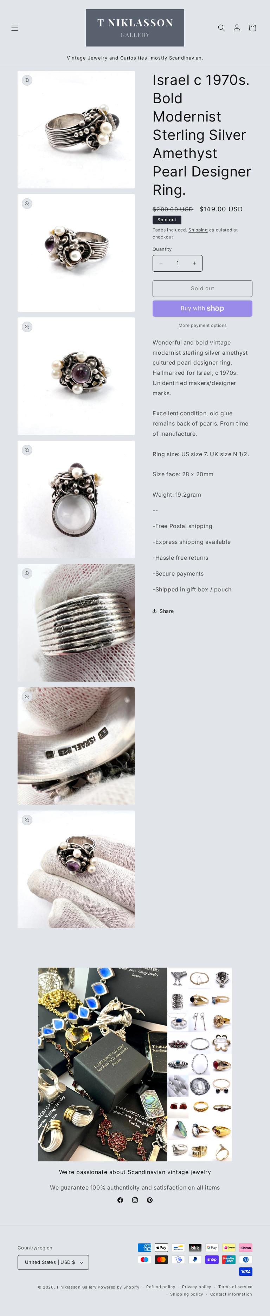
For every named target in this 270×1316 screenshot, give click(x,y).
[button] (14, 28)
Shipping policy (186, 1294)
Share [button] (167, 611)
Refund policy (160, 1286)
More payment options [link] (203, 325)
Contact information (231, 1294)
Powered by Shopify (119, 1287)
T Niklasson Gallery (76, 1287)
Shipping (198, 229)
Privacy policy (196, 1286)
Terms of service (235, 1286)
